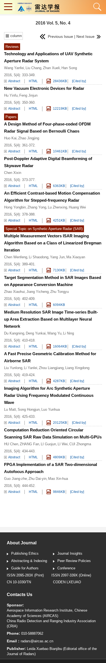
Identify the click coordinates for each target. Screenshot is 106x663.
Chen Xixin (12, 173)
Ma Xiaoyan (75, 257)
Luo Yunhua (50, 409)
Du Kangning (14, 333)
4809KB (58, 457)
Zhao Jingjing (28, 138)
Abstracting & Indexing (29, 561)
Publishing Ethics (25, 553)
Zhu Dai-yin (37, 479)
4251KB (58, 220)
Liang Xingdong (77, 368)
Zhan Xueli (51, 68)
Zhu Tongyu (59, 292)
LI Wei (63, 444)
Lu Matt (10, 409)
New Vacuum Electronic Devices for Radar (44, 88)
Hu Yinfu (11, 95)
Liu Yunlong (13, 368)
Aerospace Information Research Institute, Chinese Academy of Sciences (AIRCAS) (47, 613)
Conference (66, 568)
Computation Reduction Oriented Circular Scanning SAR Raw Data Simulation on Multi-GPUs (53, 433)
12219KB (59, 108)
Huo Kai (10, 138)
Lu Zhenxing (57, 207)
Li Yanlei (30, 368)
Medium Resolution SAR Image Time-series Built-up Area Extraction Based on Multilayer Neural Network (51, 319)
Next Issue (86, 36)
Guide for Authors (25, 568)
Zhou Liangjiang (51, 368)
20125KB (59, 423)
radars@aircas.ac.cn (37, 641)
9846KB (58, 492)
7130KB (58, 270)
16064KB (59, 346)
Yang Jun (57, 257)
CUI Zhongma (80, 444)
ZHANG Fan (29, 444)
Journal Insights (69, 553)
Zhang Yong (36, 207)
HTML (33, 81)
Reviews (12, 47)
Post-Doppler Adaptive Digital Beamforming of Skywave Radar (48, 162)
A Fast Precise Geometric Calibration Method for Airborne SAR (50, 357)
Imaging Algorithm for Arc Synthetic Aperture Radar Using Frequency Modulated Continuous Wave (48, 395)
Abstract (14, 81)
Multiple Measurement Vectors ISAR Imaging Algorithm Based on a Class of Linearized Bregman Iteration (52, 243)
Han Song (69, 68)
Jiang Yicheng (37, 292)
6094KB (58, 305)
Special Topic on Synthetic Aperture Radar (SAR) (44, 229)
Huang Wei (77, 207)
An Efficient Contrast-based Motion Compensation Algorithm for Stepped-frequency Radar (52, 196)
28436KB (59, 81)
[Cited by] (79, 81)
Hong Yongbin (15, 207)
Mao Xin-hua (58, 479)
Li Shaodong (38, 257)
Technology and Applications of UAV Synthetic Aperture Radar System (48, 57)
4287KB (58, 381)
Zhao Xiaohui (14, 292)
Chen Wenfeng (15, 257)
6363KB (58, 186)
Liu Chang (33, 68)
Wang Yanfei (14, 68)
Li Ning (68, 333)
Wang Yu (54, 333)
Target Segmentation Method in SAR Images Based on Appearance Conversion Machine (52, 281)
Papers (11, 117)
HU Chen (11, 444)
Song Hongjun (29, 409)
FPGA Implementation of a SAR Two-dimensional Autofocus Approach (50, 468)
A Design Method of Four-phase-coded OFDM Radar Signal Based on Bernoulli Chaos (47, 127)
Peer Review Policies (74, 561)
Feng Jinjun (28, 95)
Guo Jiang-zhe (15, 479)
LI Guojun (48, 444)
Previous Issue (59, 36)
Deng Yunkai (36, 333)
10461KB (59, 151)
